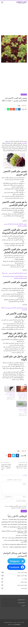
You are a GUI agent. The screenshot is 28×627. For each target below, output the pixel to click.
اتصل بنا (23, 605)
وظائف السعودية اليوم (22, 585)
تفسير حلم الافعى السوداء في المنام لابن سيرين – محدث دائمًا (21, 466)
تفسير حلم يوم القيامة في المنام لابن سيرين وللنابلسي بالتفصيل (22, 394)
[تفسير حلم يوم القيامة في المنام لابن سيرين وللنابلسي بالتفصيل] (21, 389)
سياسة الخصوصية (21, 599)
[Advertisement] (14, 20)
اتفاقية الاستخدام (21, 602)
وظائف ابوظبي (24, 582)
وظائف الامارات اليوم (22, 572)
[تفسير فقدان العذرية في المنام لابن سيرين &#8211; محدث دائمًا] (9, 389)
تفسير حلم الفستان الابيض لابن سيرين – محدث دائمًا (14, 273)
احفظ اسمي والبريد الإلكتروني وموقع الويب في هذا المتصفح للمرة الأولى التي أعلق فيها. (15, 506)
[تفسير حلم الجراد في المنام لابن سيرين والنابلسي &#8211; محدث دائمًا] (21, 404)
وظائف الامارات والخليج (22, 575)
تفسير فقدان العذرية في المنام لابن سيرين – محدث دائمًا (9, 394)
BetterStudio (17, 624)
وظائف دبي (24, 578)
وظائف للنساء (24, 588)
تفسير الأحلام (23, 94)
